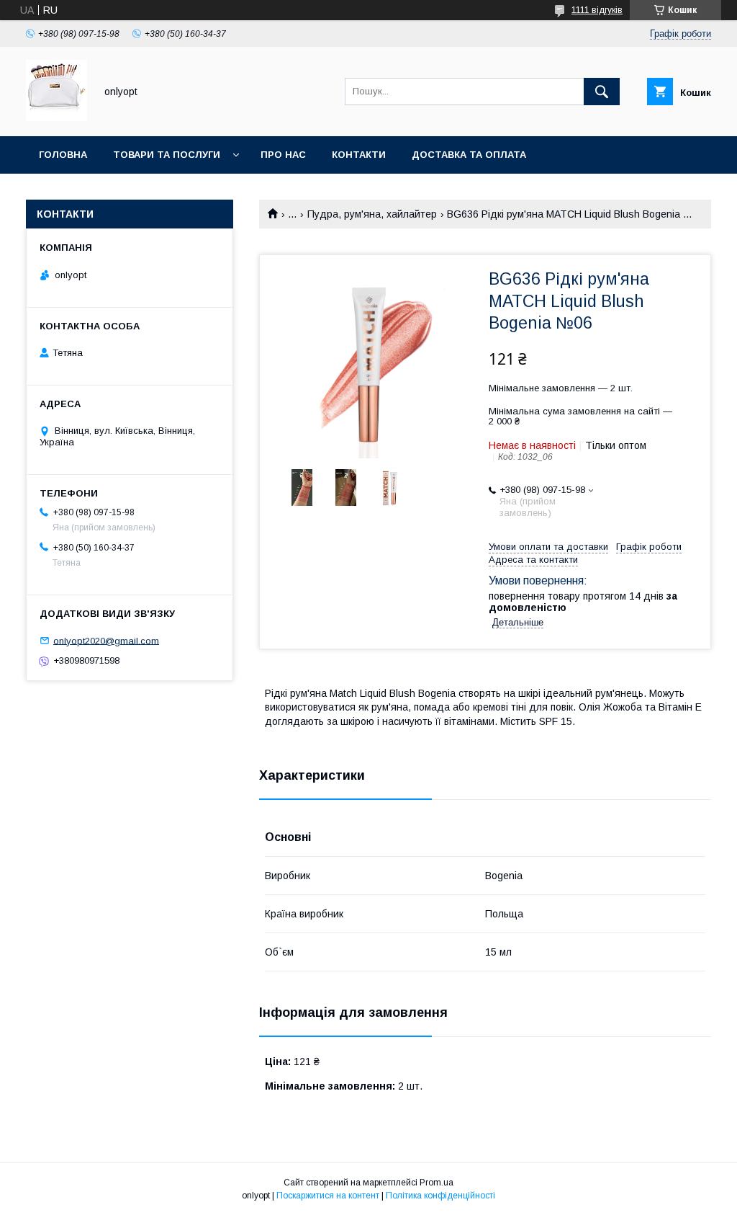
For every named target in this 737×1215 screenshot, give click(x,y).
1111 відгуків (597, 10)
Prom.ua (436, 1183)
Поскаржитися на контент (327, 1195)
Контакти (359, 154)
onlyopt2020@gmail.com (106, 640)
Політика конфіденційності (440, 1195)
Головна (63, 154)
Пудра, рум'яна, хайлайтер (372, 214)
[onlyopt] (56, 117)
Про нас (283, 154)
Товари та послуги (166, 154)
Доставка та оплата (469, 154)
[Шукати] (602, 91)
